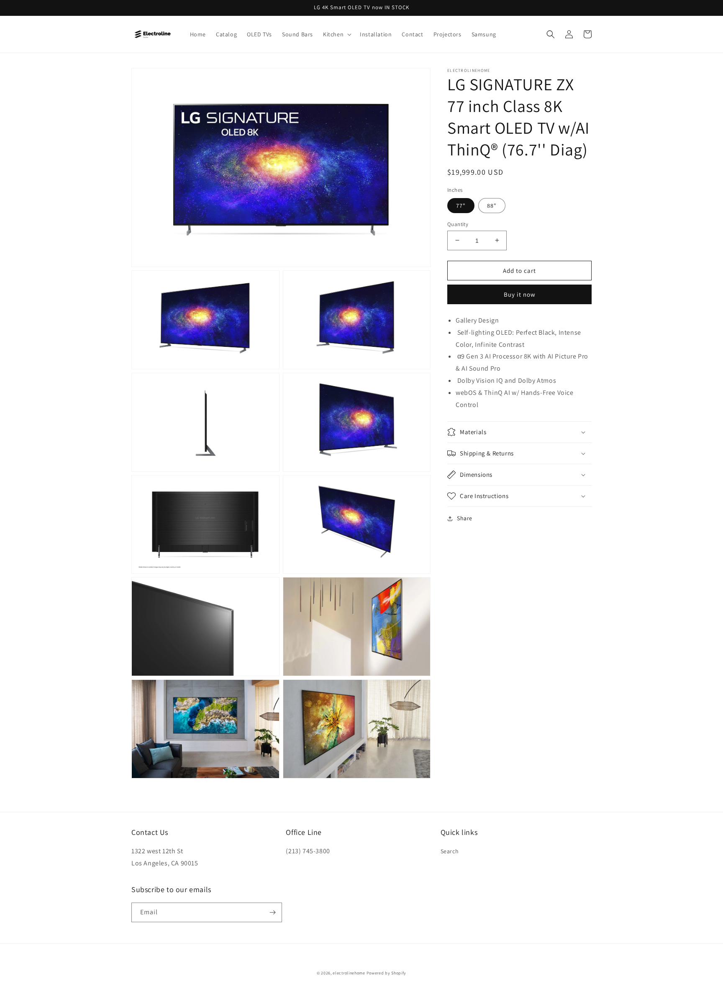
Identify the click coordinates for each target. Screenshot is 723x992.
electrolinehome (349, 973)
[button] (336, 34)
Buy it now (520, 294)
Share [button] (464, 518)
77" (461, 205)
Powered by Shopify (387, 973)
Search (450, 851)
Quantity (457, 223)
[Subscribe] (272, 912)
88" (492, 205)
